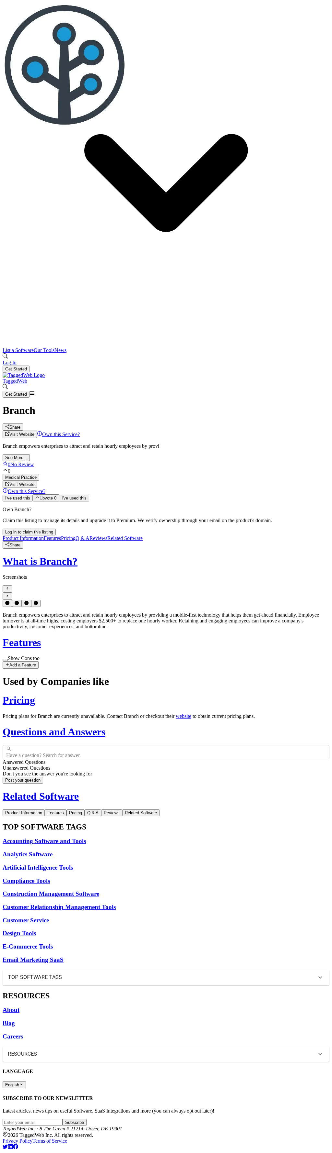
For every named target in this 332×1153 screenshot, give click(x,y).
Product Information (23, 538)
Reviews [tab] (112, 812)
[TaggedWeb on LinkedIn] (10, 1147)
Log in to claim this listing (29, 532)
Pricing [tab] (75, 812)
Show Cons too (24, 658)
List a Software (18, 350)
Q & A (82, 538)
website (183, 716)
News (60, 350)
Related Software (125, 538)
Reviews (98, 538)
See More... (16, 457)
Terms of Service (49, 1141)
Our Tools (44, 350)
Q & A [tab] (93, 812)
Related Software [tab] (141, 812)
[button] (166, 180)
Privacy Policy (17, 1141)
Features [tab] (55, 812)
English (12, 1084)
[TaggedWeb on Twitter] (5, 1147)
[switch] (5, 660)
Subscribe (74, 1122)
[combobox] (6, 752)
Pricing (68, 538)
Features (52, 538)
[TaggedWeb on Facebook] (15, 1147)
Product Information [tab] (23, 812)
